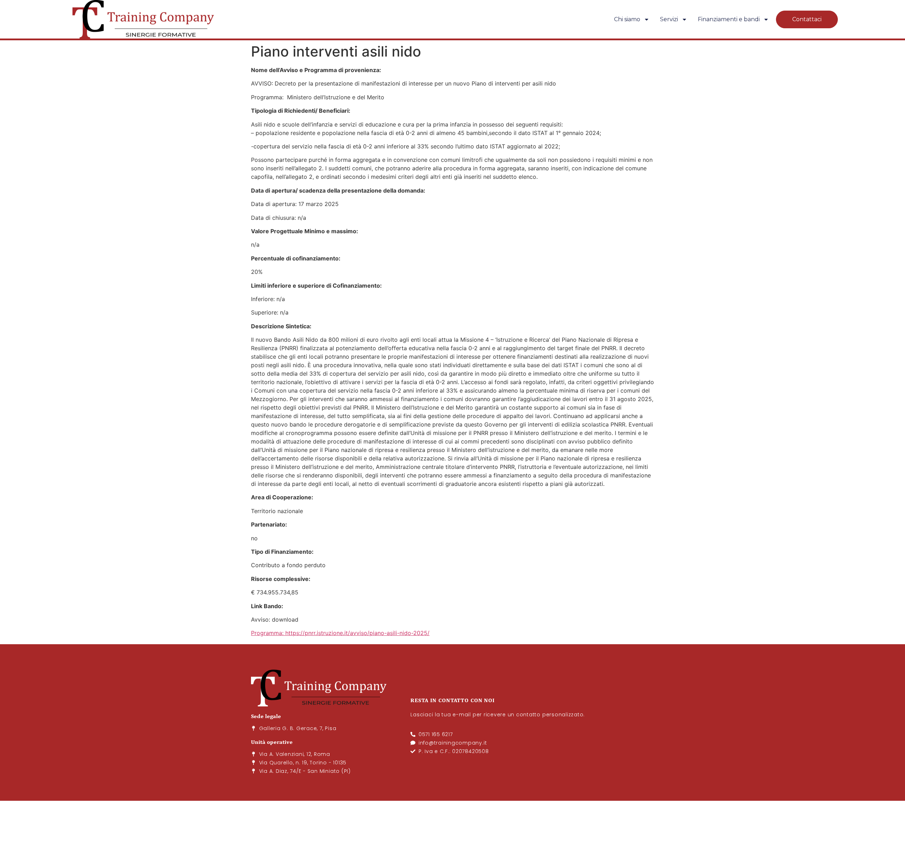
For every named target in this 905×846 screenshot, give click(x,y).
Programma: (267, 632)
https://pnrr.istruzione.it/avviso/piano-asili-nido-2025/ (357, 632)
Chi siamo (627, 19)
